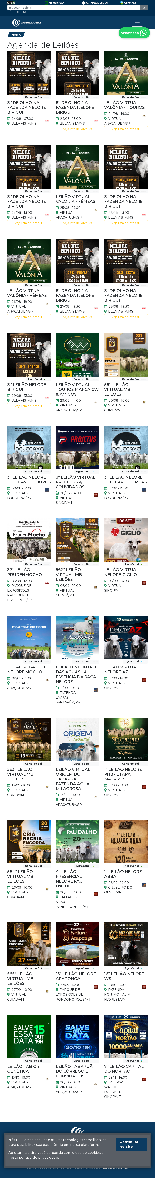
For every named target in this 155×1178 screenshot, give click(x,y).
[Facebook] (10, 12)
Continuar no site (129, 1144)
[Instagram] (17, 12)
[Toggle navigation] (137, 23)
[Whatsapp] (24, 12)
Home (16, 34)
